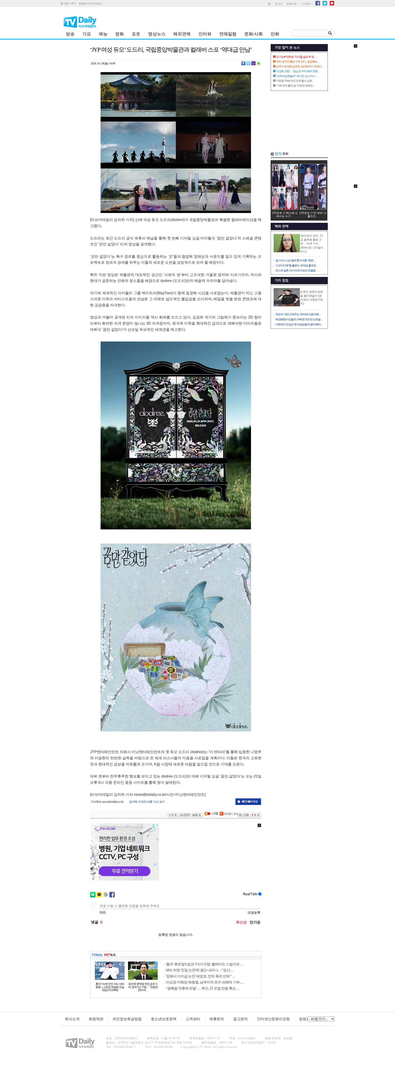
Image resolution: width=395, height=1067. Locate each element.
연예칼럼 (228, 34)
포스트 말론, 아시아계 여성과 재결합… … (298, 270)
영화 (119, 34)
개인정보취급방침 (127, 1019)
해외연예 (182, 34)
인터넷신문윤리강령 (273, 1019)
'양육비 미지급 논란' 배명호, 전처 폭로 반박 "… (200, 976)
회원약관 (96, 1019)
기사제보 (306, 3)
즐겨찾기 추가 (68, 3)
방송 (70, 34)
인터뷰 (204, 34)
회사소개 (72, 1019)
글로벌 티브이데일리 (90, 3)
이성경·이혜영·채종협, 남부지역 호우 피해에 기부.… (205, 982)
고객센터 (193, 1019)
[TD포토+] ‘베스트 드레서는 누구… (285, 214)
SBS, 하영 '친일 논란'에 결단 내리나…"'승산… (199, 970)
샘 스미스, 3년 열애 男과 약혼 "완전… (295, 260)
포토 (136, 34)
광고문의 (240, 1019)
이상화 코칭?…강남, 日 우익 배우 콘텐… (298, 71)
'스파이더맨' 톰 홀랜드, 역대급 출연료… (296, 265)
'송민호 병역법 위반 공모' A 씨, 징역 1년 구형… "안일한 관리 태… (143, 987)
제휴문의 (216, 1019)
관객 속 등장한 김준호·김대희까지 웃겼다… (300, 66)
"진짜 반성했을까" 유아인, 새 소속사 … (297, 76)
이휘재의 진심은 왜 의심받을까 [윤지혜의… (299, 324)
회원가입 (292, 3)
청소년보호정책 (163, 1019)
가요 (86, 34)
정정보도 (306, 1019)
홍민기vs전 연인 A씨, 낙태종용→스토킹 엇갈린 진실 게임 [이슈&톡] (110, 987)
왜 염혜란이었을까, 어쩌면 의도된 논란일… (299, 319)
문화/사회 (253, 34)
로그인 (278, 3)
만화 (275, 34)
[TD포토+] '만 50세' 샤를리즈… (313, 214)
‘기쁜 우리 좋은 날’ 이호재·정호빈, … (296, 85)
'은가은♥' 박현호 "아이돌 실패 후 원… (296, 56)
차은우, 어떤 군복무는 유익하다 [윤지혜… (298, 314)
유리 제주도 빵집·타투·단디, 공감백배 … (298, 61)
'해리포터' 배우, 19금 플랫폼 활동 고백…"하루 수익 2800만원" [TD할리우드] (311, 243)
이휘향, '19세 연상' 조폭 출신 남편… (295, 80)
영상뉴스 (156, 34)
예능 (103, 34)
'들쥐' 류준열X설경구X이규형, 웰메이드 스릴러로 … (205, 964)
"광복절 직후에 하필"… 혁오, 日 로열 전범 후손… (202, 988)
